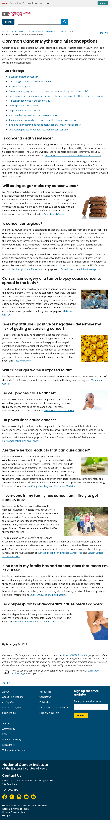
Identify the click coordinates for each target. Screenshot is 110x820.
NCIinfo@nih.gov (44, 780)
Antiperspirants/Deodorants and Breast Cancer (37, 621)
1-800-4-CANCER (23, 780)
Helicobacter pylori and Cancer (22, 269)
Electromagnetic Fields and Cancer (20, 440)
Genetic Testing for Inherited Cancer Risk (60, 552)
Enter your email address (87, 701)
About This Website (12, 696)
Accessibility (8, 728)
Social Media (9, 712)
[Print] (101, 32)
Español (103, 3)
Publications (46, 702)
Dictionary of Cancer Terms (54, 707)
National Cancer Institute (13, 812)
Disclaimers (8, 744)
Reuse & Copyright (12, 707)
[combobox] (39, 22)
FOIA (4, 734)
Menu (8, 21)
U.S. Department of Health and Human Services (24, 805)
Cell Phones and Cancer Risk (59, 410)
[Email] (106, 32)
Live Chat (7, 780)
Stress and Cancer (22, 360)
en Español (8, 702)
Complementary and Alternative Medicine (53, 486)
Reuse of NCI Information (75, 655)
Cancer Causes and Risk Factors (48, 594)
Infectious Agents (90, 269)
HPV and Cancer (67, 269)
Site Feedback (9, 784)
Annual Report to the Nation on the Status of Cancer (73, 155)
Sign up (81, 715)
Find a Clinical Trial (49, 712)
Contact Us (45, 696)
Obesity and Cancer (54, 214)
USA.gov (6, 815)
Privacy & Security (11, 739)
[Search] (64, 22)
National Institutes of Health (15, 808)
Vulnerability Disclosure (15, 750)
